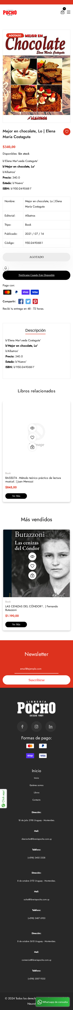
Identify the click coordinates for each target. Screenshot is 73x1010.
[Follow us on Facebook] (21, 302)
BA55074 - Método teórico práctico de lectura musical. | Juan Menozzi (33, 479)
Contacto (36, 799)
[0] (62, 13)
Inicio (36, 778)
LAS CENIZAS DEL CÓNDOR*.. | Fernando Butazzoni (31, 608)
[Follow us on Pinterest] (35, 302)
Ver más (16, 496)
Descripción (35, 330)
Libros (36, 792)
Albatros (30, 216)
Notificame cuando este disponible (37, 275)
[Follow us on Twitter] (28, 302)
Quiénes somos (36, 785)
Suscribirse (37, 680)
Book (28, 225)
